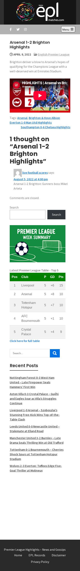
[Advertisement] (37, 504)
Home (18, 555)
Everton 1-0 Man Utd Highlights (31, 123)
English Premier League (54, 54)
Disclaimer (59, 555)
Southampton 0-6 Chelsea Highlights (45, 127)
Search (14, 207)
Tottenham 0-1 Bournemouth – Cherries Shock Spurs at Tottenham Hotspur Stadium (36, 454)
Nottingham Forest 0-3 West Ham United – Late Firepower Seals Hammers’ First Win (32, 382)
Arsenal (22, 118)
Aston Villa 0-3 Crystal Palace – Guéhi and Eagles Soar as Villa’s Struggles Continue (34, 398)
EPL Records (37, 555)
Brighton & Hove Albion (44, 118)
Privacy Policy (40, 562)
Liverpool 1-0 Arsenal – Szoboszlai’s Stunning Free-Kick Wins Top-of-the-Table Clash (35, 414)
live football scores (35, 173)
